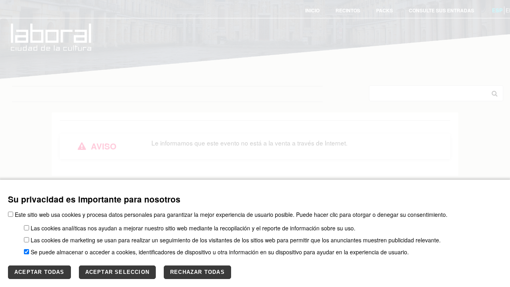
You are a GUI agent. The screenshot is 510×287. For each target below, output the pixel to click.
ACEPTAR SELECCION (117, 272)
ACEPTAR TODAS (39, 272)
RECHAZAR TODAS (197, 272)
